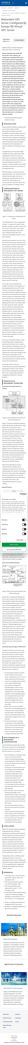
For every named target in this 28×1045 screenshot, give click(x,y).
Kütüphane (10, 8)
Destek (17, 1021)
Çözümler (17, 1014)
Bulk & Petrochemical (10, 939)
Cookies (14, 1039)
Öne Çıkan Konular (7, 1021)
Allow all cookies (14, 544)
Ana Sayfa (3, 8)
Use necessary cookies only (14, 549)
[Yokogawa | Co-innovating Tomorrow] (6, 3)
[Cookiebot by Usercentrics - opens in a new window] (20, 494)
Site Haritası (14, 1040)
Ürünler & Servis (7, 1018)
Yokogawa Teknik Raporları (8, 10)
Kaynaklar (16, 8)
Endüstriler (6, 1014)
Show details (20, 540)
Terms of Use (14, 1035)
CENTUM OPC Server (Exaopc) (13, 988)
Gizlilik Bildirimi (14, 1037)
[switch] (24, 524)
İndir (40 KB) (20, 40)
